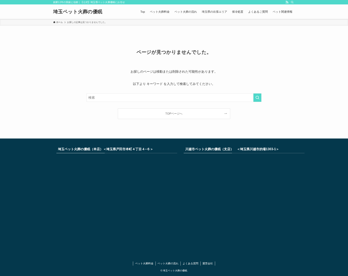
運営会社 (207, 263)
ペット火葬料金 (144, 263)
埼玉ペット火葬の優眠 (77, 11)
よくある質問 (190, 263)
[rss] (287, 2)
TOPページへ (173, 113)
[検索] (292, 2)
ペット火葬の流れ (167, 263)
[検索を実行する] (257, 97)
